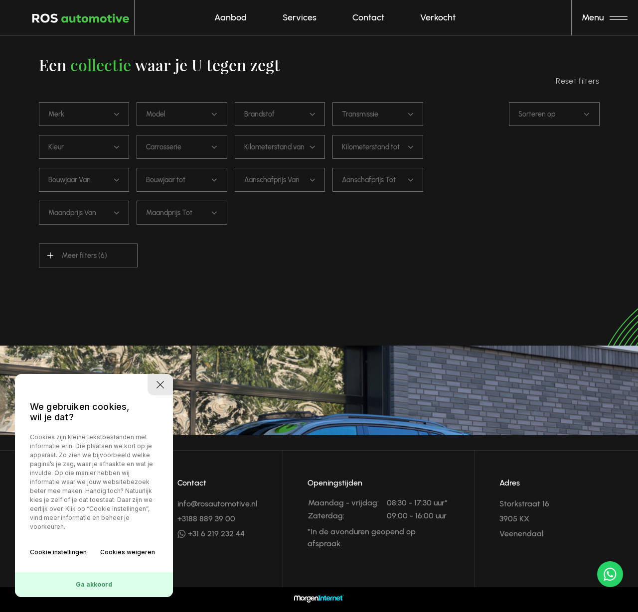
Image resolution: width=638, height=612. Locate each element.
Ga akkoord (94, 584)
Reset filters (577, 81)
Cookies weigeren (127, 552)
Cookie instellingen (58, 552)
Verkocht (438, 17)
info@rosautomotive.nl (217, 503)
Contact (368, 17)
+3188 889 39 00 (206, 518)
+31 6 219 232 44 (215, 533)
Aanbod (230, 17)
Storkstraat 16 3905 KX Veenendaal (524, 518)
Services (300, 17)
